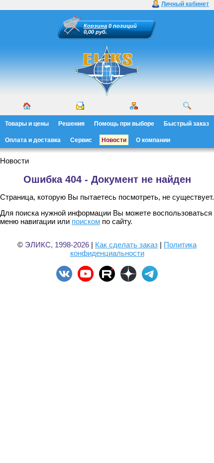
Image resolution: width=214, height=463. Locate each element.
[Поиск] (187, 106)
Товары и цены (27, 123)
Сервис (81, 140)
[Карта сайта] (134, 106)
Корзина (95, 26)
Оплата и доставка (33, 140)
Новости (114, 140)
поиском (86, 221)
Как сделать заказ (126, 244)
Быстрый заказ (186, 123)
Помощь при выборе (124, 123)
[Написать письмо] (80, 106)
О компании (153, 140)
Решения (71, 123)
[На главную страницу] (107, 94)
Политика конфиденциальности (133, 248)
